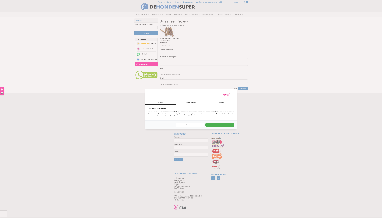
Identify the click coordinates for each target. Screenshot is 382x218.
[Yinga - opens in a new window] (226, 94)
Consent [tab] (160, 102)
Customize (190, 125)
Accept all (220, 125)
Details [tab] (221, 102)
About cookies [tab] (191, 102)
